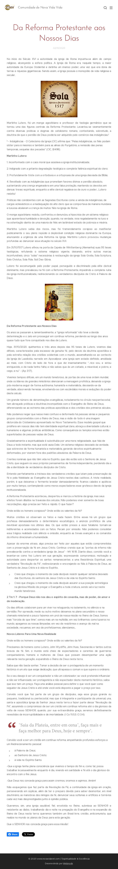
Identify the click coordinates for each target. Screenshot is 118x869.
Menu (111, 8)
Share (14, 834)
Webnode (68, 863)
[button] (105, 7)
